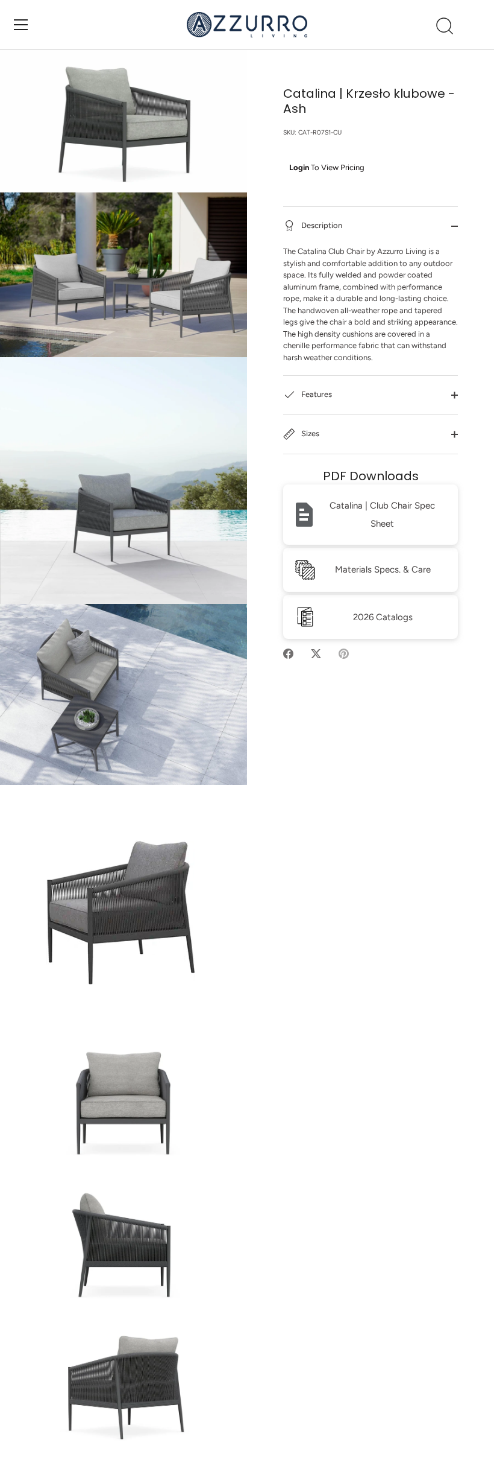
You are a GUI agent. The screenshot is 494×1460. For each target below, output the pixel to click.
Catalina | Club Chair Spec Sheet (382, 514)
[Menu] (21, 24)
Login (299, 167)
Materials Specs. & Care (383, 569)
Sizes (309, 433)
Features (315, 394)
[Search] (444, 26)
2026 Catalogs (383, 617)
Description (320, 225)
